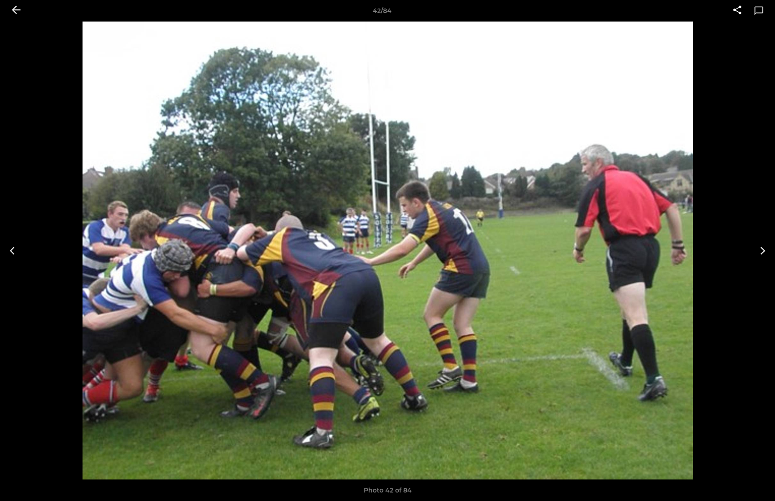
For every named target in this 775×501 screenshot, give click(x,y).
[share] (737, 10)
